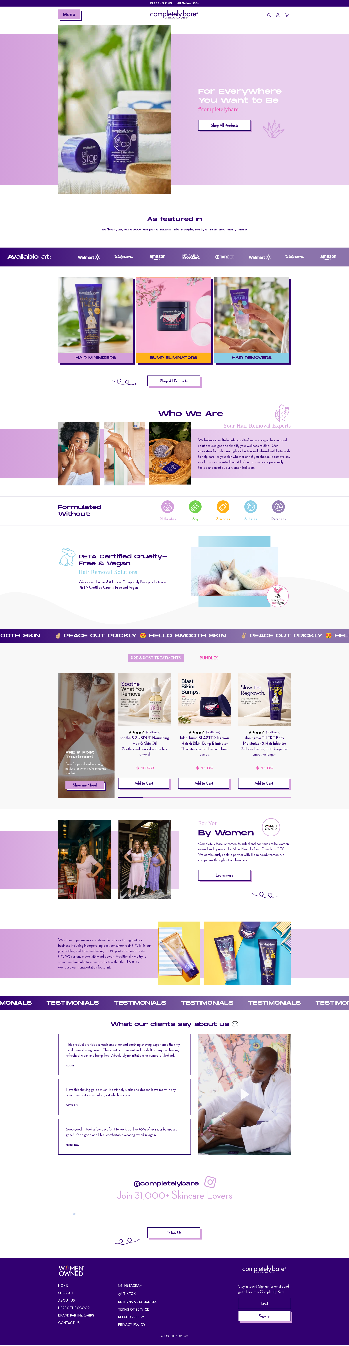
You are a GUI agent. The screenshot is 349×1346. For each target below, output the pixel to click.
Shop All (66, 1293)
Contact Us (69, 1323)
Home (63, 1285)
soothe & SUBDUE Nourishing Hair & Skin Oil (144, 740)
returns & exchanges (137, 1302)
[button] (144, 732)
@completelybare (166, 1184)
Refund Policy (131, 1317)
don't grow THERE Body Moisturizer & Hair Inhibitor (264, 740)
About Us (66, 1300)
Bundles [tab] (209, 658)
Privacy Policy (131, 1324)
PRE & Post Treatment (79, 754)
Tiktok (129, 1293)
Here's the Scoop (74, 1308)
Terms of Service (133, 1309)
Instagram (133, 1285)
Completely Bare (173, 1336)
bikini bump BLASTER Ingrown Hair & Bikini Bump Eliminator (204, 740)
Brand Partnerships (76, 1315)
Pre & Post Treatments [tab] (156, 658)
